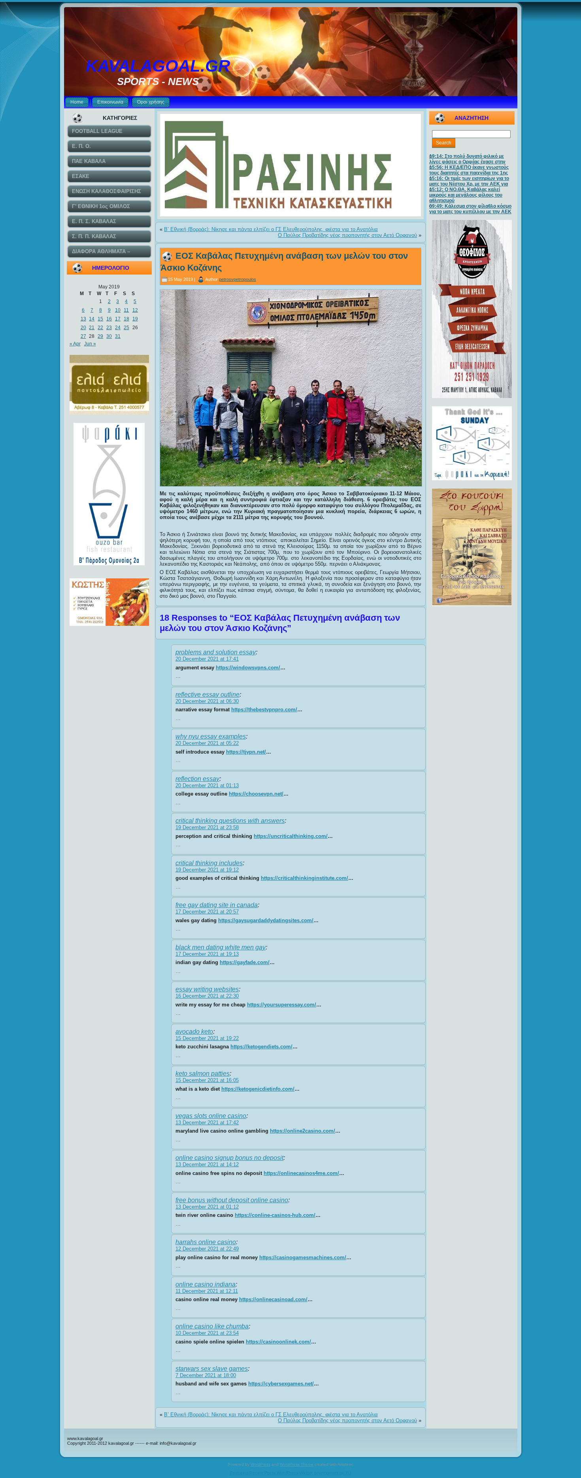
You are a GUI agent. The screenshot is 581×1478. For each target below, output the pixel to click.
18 (126, 319)
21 (91, 327)
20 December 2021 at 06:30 (207, 701)
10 (118, 310)
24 (118, 327)
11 (126, 310)
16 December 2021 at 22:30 (207, 996)
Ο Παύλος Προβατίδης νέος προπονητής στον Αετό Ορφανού (347, 235)
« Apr (75, 344)
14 (91, 319)
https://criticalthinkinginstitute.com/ (304, 878)
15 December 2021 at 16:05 (207, 1080)
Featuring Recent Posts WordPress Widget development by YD (290, 1472)
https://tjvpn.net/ (246, 752)
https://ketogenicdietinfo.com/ (257, 1089)
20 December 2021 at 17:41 (207, 659)
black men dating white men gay (220, 947)
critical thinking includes (209, 863)
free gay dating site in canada (216, 905)
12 (135, 310)
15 (100, 319)
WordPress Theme (296, 1464)
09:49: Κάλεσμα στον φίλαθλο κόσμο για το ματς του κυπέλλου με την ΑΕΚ (470, 208)
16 (109, 319)
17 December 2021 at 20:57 (207, 912)
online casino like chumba (212, 1326)
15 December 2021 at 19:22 (207, 1038)
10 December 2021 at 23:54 (207, 1333)
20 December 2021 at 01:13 (207, 785)
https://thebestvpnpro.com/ (264, 709)
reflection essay (197, 778)
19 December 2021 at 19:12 (207, 870)
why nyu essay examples (210, 736)
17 (118, 319)
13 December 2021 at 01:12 (207, 1207)
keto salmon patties (202, 1073)
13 (83, 319)
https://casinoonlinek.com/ (278, 1342)
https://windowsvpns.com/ (248, 668)
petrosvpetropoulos (237, 279)
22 (100, 327)
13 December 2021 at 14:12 (207, 1164)
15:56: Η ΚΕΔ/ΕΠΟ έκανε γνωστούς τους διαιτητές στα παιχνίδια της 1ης (469, 170)
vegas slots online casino (210, 1115)
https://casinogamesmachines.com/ (302, 1257)
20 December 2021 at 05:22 (207, 743)
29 (100, 336)
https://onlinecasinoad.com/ (273, 1299)
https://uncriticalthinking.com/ (291, 836)
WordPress (260, 1464)
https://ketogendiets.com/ (261, 1047)
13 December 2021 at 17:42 (207, 1123)
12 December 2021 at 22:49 (207, 1249)
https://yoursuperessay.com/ (281, 1005)
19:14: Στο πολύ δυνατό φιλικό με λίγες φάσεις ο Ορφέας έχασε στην (467, 159)
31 (118, 336)
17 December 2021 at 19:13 (207, 954)
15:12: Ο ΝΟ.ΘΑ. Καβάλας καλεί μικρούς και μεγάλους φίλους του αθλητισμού (465, 195)
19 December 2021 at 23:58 (207, 827)
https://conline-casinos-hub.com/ (275, 1215)
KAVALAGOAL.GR (158, 66)
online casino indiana (205, 1284)
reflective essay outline (207, 694)
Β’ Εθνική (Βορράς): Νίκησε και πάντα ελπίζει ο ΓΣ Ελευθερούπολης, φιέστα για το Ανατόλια (271, 229)
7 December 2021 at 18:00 (205, 1375)
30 (109, 336)
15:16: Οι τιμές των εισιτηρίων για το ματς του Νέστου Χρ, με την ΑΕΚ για (469, 181)
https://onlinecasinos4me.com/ (301, 1173)
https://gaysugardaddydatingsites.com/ (265, 920)
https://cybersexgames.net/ (281, 1384)
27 (83, 336)
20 (83, 327)
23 (109, 327)
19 (135, 319)
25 (126, 327)
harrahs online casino (205, 1242)
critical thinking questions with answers (230, 820)
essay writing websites (207, 989)
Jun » (90, 344)
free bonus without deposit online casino (231, 1200)
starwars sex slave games (211, 1368)
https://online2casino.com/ (302, 1131)
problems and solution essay (215, 652)
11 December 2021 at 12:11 (206, 1291)
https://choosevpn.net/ (256, 794)
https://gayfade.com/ (245, 962)
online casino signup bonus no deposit (229, 1157)
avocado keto (194, 1031)
